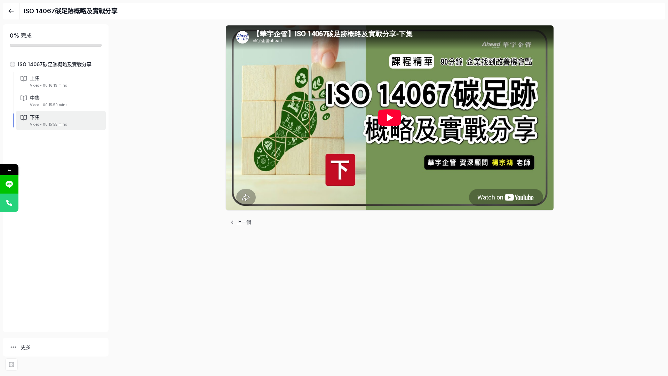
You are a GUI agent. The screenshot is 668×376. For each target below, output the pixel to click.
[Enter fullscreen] (11, 364)
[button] (56, 64)
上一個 (244, 222)
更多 (26, 347)
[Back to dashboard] (11, 11)
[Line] (9, 184)
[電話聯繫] (9, 203)
